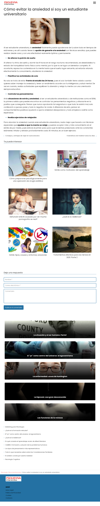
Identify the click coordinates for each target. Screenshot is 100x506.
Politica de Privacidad (13, 493)
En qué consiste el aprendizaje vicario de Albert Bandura (25, 441)
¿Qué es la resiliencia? (13, 438)
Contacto (9, 498)
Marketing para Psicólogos (14, 427)
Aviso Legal (9, 490)
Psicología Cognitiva (12, 459)
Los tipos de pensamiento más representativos (22, 448)
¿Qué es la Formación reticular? (16, 430)
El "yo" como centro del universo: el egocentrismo (23, 434)
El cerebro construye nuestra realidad (18, 456)
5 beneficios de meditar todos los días (81, 136)
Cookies (8, 495)
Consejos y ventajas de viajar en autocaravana (22, 136)
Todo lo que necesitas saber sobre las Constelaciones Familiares (28, 452)
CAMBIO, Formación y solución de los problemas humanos (26, 445)
